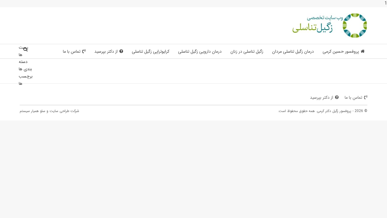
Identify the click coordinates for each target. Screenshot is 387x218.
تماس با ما (71, 51)
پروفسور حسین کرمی (341, 51)
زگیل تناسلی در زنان (246, 51)
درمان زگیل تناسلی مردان (293, 51)
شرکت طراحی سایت (64, 111)
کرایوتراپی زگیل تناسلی (150, 51)
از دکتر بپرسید (106, 51)
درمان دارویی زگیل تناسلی (200, 51)
